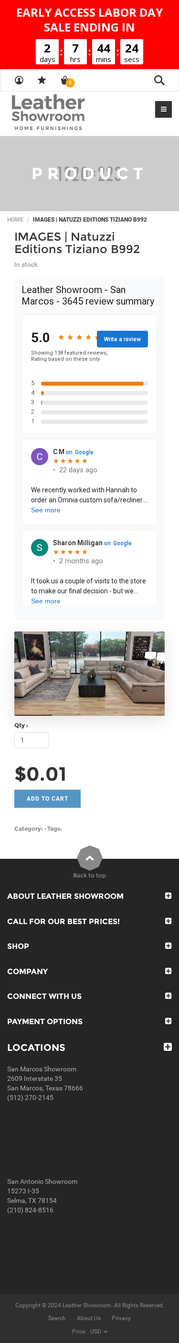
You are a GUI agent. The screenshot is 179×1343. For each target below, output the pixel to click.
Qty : (21, 725)
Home (15, 219)
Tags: (54, 828)
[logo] (66, 113)
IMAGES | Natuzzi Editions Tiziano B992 (77, 243)
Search (57, 1318)
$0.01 (40, 773)
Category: (28, 828)
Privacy (121, 1318)
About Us (89, 1318)
